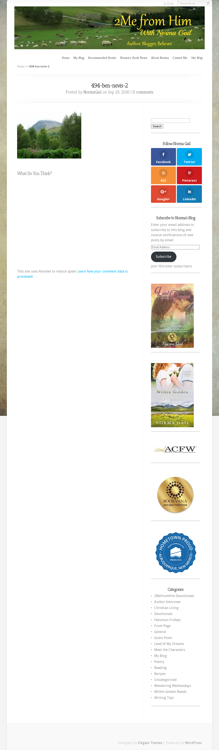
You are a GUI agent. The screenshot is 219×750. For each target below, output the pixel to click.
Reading (160, 668)
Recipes (160, 674)
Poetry (159, 662)
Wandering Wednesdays (172, 686)
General (160, 632)
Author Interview (167, 602)
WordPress (193, 743)
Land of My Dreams (169, 644)
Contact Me (180, 58)
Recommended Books (102, 58)
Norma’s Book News (133, 58)
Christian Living (166, 608)
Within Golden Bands (170, 692)
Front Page (162, 626)
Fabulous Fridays (167, 620)
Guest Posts (163, 638)
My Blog (78, 58)
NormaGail (92, 92)
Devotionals (163, 614)
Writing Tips (164, 698)
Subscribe (163, 257)
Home (66, 58)
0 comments (143, 92)
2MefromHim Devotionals (174, 596)
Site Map (197, 58)
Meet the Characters (169, 650)
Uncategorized (165, 680)
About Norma (160, 58)
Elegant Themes (150, 743)
